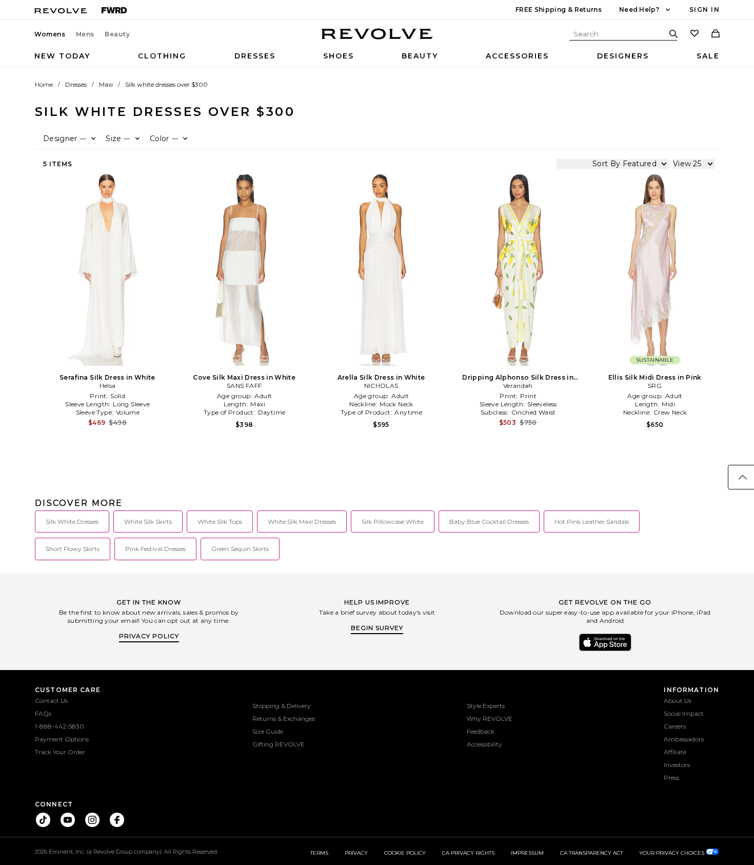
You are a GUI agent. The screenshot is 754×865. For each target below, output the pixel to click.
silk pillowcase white (393, 521)
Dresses (254, 56)
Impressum (527, 853)
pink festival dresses (155, 549)
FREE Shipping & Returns (558, 9)
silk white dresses (72, 521)
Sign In (704, 9)
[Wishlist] (694, 34)
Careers (675, 726)
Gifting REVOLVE (278, 744)
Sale (708, 56)
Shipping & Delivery (281, 706)
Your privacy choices (672, 853)
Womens (50, 34)
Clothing (162, 56)
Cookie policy (405, 853)
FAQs (43, 713)
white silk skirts (148, 521)
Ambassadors (684, 739)
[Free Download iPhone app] (605, 650)
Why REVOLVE (489, 718)
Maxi (106, 84)
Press (671, 777)
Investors (677, 765)
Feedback (480, 731)
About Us (677, 700)
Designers (623, 56)
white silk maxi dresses (302, 521)
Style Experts (486, 706)
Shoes (338, 56)
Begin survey (377, 628)
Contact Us (51, 700)
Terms (319, 853)
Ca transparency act (591, 853)
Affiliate (675, 752)
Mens (85, 34)
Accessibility (484, 744)
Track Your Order (60, 752)
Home (44, 84)
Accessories (517, 56)
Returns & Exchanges (283, 718)
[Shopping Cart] (715, 34)
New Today (62, 56)
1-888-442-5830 (59, 726)
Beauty (117, 34)
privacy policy (149, 636)
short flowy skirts (73, 549)
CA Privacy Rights (468, 853)
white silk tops (219, 521)
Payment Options (62, 739)
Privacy (356, 853)
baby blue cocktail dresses (489, 521)
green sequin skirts (240, 549)
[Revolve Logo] (377, 39)
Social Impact (684, 713)
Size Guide (267, 731)
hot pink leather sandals (591, 521)
